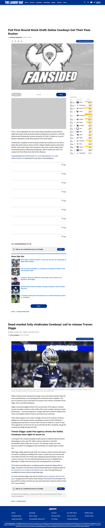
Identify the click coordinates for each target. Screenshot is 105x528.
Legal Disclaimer (16, 519)
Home (13, 311)
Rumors (32, 2)
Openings (32, 513)
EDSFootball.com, (32, 156)
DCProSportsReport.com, (46, 156)
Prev (16, 94)
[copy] (21, 41)
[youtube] (91, 2)
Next (61, 94)
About (13, 513)
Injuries (59, 2)
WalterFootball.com (17, 158)
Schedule (39, 2)
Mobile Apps (89, 513)
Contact (54, 513)
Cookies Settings (72, 519)
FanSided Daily (16, 516)
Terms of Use (71, 516)
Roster (53, 2)
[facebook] (84, 2)
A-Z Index (54, 519)
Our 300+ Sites (72, 513)
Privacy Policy (55, 516)
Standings (47, 2)
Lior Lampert (14, 335)
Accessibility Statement (37, 519)
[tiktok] (94, 2)
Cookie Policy (89, 516)
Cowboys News (21, 501)
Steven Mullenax (16, 37)
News (26, 2)
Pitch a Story (33, 516)
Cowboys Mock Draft (23, 311)
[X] (88, 2)
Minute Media (11, 523)
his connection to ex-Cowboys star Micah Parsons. (27, 470)
